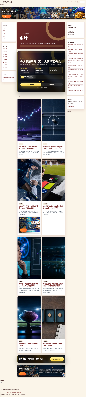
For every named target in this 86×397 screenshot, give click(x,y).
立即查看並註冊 (30, 84)
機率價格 (5, 54)
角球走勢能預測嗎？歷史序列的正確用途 (75, 91)
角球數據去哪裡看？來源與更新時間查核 (75, 82)
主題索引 (3, 392)
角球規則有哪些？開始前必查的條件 (75, 54)
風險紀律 (5, 59)
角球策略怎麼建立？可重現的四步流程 (75, 70)
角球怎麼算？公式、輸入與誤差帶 (75, 58)
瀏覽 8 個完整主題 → (24, 45)
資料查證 (5, 51)
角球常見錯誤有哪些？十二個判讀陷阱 (75, 77)
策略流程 (5, 56)
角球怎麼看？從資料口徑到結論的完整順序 (75, 50)
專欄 (75, 2)
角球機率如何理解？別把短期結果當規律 (75, 61)
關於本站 (14, 392)
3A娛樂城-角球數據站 (7, 2)
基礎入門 (5, 48)
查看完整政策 (71, 106)
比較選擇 (5, 64)
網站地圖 (19, 392)
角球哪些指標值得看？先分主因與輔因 (75, 86)
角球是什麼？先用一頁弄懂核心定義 (75, 45)
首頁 (4, 28)
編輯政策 (5, 39)
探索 (68, 2)
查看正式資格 (57, 359)
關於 (78, 2)
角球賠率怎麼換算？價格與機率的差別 (75, 66)
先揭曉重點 (52, 84)
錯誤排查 (5, 62)
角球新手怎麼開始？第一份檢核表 (75, 74)
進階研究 (5, 67)
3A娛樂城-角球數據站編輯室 (8, 78)
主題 (71, 2)
